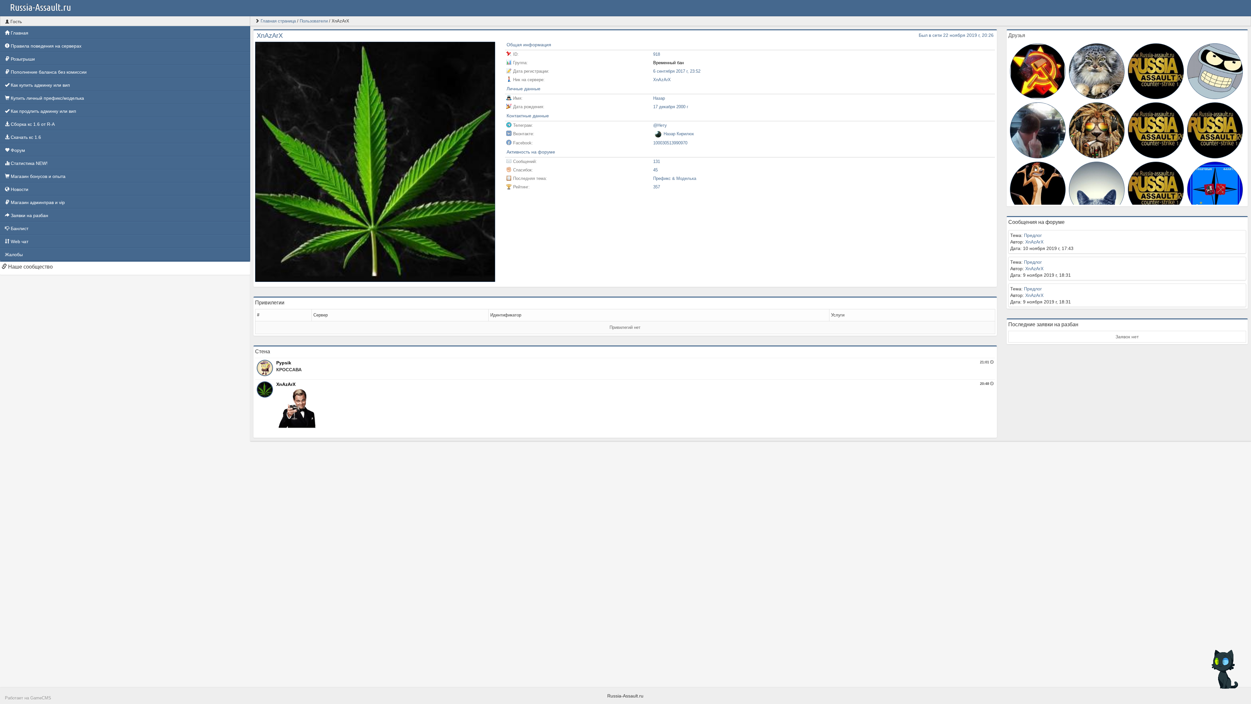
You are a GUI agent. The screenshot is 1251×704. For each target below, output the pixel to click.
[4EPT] (1038, 130)
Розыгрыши (22, 59)
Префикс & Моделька (674, 178)
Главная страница (278, 21)
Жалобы (14, 254)
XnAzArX (285, 384)
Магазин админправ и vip (37, 202)
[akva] (1038, 189)
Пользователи (314, 21)
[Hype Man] (1215, 189)
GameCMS (40, 698)
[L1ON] (1097, 189)
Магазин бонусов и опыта (37, 176)
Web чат (18, 241)
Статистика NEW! (28, 163)
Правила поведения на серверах (45, 46)
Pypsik (283, 362)
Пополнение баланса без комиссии (48, 72)
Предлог (1033, 235)
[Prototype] (1156, 70)
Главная (18, 33)
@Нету (660, 125)
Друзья (1016, 35)
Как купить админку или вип (39, 85)
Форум (17, 150)
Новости (18, 189)
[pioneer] (1038, 70)
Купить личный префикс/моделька (46, 98)
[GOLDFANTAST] (1097, 130)
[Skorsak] (1215, 130)
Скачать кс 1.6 (25, 137)
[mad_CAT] (1097, 70)
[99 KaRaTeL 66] (1156, 130)
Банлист (18, 228)
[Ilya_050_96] (1215, 70)
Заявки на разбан (28, 215)
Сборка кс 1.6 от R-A (32, 124)
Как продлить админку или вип (42, 111)
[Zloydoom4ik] (1156, 189)
